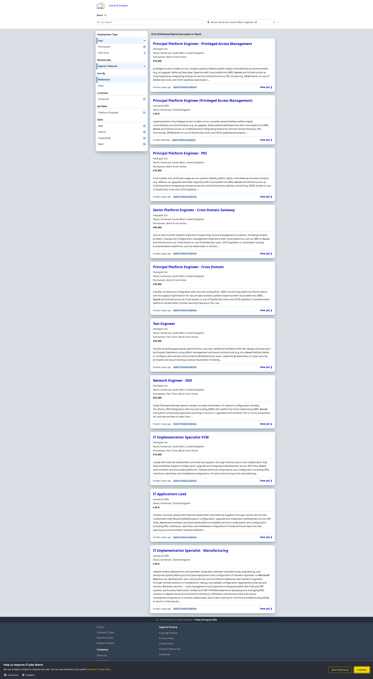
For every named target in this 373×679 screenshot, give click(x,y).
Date (100, 85)
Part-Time (121, 52)
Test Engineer (164, 323)
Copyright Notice (168, 632)
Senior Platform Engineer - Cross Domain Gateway (194, 210)
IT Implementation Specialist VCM (181, 437)
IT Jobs (100, 627)
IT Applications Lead (169, 494)
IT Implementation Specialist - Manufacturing (190, 550)
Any (121, 40)
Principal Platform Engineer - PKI (180, 153)
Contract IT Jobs (105, 632)
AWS (121, 126)
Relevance (104, 79)
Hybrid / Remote (121, 66)
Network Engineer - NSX (172, 380)
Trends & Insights (118, 5)
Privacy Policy (166, 638)
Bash (121, 144)
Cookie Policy (166, 643)
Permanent (121, 46)
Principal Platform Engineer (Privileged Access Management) (203, 100)
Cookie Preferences (170, 649)
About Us (102, 655)
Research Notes (105, 643)
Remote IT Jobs (105, 637)
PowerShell (121, 138)
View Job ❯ (266, 87)
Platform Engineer (121, 112)
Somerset (121, 99)
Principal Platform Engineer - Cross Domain (188, 267)
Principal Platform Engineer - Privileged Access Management (202, 43)
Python (121, 132)
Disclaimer (165, 654)
